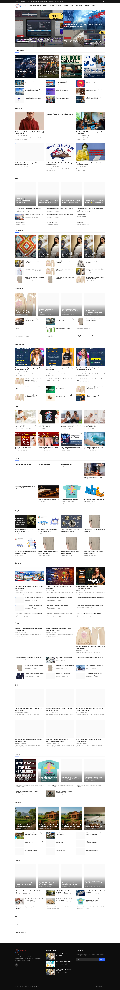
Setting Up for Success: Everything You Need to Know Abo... (89, 709)
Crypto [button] (52, 5)
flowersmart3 (27, 600)
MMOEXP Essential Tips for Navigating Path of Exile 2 (59, 378)
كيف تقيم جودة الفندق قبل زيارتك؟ (23, 464)
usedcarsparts (19, 336)
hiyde (16, 466)
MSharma (18, 886)
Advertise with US (59, 1)
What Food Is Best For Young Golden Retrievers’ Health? (64, 899)
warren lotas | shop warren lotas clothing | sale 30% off (46, 425)
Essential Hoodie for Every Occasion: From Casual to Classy (64, 792)
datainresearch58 (50, 600)
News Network (34, 1)
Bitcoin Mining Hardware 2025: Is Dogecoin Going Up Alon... (24, 530)
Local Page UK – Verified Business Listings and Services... (29, 587)
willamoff (17, 743)
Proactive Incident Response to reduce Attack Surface (89, 740)
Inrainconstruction (90, 835)
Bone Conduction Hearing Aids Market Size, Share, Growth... (89, 786)
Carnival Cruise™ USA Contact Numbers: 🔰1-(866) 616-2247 (94, 201)
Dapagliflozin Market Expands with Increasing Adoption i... (30, 785)
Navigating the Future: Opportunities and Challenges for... (29, 657)
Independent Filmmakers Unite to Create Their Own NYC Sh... (63, 89)
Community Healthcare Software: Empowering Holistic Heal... (57, 740)
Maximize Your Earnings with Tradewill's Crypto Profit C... (28, 629)
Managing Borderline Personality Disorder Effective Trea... (92, 425)
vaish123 (57, 835)
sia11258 (86, 780)
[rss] (16, 965)
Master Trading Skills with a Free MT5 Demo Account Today (58, 629)
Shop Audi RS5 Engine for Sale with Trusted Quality (28, 335)
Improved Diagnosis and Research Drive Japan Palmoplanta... (27, 792)
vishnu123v (41, 886)
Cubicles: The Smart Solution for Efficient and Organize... (25, 883)
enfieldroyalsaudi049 (19, 428)
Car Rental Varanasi (81, 214)
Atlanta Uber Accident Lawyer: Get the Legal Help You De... (25, 487)
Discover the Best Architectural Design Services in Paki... (65, 841)
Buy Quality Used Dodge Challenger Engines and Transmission (58, 335)
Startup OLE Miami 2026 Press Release (95, 81)
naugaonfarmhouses (29, 835)
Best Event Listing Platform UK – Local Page (34, 81)
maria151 (88, 668)
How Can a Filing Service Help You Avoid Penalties (64, 658)
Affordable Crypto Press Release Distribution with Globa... (23, 73)
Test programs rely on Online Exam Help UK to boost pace (89, 163)
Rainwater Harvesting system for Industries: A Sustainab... (94, 833)
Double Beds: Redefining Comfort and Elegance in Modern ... (64, 849)
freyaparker (17, 135)
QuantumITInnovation (89, 886)
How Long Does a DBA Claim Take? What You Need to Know (93, 478)
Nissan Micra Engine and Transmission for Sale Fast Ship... (70, 310)
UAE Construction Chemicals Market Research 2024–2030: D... (94, 849)
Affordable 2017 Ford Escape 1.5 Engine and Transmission (93, 311)
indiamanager (48, 118)
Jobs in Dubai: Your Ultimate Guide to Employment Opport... (94, 500)
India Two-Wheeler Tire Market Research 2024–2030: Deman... (63, 327)
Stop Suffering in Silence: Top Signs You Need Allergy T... (93, 448)
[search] (103, 5)
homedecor (18, 256)
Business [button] (58, 5)
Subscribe (101, 959)
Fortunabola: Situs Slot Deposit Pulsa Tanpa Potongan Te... (27, 163)
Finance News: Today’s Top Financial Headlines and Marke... (28, 327)
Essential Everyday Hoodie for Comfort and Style (34, 674)
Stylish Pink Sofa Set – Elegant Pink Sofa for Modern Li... (48, 883)
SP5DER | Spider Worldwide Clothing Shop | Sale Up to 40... (95, 278)
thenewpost (86, 450)
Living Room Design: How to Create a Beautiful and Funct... (94, 825)
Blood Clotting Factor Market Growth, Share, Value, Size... (90, 605)
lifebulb (62, 428)
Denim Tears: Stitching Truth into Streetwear (94, 261)
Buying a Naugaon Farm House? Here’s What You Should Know (48, 825)
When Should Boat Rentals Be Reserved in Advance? (95, 891)
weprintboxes (28, 217)
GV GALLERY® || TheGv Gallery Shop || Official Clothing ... (34, 606)
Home (30, 5)
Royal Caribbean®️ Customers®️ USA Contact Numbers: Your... (60, 209)
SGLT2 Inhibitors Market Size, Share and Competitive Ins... (70, 448)
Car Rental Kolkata (20, 222)
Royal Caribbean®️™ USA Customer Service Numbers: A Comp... (60, 215)
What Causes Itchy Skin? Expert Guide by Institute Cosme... (48, 448)
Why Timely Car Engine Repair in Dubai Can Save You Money (34, 319)
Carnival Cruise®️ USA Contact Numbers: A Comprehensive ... (48, 201)
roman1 (77, 712)
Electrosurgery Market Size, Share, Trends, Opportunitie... (60, 785)
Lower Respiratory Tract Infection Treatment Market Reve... (91, 597)
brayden (16, 489)
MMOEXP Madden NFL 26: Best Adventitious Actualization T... (91, 379)
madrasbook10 (79, 371)
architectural (58, 844)
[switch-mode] (104, 1)
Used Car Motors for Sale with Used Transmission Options (91, 327)
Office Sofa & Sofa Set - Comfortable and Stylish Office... (60, 906)
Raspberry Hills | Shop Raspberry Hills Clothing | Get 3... (65, 269)
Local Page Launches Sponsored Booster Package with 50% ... (63, 81)
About (28, 1)
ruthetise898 (27, 321)
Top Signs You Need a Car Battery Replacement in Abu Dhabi (89, 335)
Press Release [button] (37, 5)
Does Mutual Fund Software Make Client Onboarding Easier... (94, 674)
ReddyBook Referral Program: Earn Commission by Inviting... (87, 587)
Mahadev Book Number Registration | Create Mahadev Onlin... (88, 368)
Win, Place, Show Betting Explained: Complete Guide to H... (48, 73)
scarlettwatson (49, 166)
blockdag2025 (17, 533)
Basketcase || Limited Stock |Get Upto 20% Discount (64, 261)
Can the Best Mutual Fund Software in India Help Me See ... (90, 657)
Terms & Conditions (99, 986)
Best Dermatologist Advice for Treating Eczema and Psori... (25, 425)
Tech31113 (48, 712)
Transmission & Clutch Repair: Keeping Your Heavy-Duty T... (65, 319)
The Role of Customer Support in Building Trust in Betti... (59, 368)
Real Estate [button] (79, 5)
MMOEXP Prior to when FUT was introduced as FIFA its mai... (29, 387)
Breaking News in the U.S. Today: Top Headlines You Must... (24, 777)
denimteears (88, 264)
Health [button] (45, 5)
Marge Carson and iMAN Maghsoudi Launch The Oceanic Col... (72, 42)
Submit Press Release (42, 1)
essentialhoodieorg (29, 676)
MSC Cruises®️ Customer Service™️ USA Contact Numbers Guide (24, 200)
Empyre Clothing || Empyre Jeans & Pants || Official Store (94, 387)
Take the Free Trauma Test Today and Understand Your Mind (71, 425)
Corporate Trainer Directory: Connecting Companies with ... (59, 115)
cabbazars (79, 216)
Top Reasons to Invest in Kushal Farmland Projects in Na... (93, 841)
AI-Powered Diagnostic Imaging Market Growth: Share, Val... (60, 614)
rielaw (85, 480)
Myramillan (49, 380)
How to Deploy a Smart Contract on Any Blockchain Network (25, 552)
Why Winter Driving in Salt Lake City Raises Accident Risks (94, 666)
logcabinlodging (89, 893)
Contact (16, 1)
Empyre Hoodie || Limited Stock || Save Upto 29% (48, 254)
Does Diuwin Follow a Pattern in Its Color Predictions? (64, 387)
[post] (39, 28)
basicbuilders (64, 886)
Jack (56, 321)
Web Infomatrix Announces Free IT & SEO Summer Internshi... (93, 73)
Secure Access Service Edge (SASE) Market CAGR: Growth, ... (89, 614)
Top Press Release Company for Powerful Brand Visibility (93, 97)
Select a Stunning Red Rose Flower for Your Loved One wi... (34, 598)
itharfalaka (79, 338)
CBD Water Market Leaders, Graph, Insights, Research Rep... (59, 598)
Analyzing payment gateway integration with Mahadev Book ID (28, 368)
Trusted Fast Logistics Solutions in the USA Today (34, 215)
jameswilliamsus (59, 330)
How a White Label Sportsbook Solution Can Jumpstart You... (59, 709)
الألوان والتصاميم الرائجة (66, 464)
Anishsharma (58, 389)
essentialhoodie (59, 794)
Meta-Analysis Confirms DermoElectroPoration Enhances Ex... (34, 97)
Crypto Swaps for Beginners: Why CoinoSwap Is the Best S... (70, 530)
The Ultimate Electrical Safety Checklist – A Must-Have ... (34, 899)
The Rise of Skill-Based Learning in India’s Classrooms (90, 133)
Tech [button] (72, 5)
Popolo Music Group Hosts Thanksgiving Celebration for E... (63, 97)
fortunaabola (17, 166)
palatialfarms (18, 828)
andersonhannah (19, 909)
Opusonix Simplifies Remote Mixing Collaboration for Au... (94, 42)
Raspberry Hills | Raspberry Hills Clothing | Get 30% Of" (25, 311)
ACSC (39, 428)
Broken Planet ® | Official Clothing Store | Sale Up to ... (34, 278)
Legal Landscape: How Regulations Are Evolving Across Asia (95, 395)
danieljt (39, 533)
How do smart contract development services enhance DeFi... (47, 530)
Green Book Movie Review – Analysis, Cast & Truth (70, 73)
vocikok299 (63, 450)
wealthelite (79, 659)
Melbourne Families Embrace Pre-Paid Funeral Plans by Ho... (95, 89)
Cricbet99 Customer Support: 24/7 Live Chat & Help (59, 587)
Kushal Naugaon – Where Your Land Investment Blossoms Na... (25, 825)
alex (18, 43)
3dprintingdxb (18, 712)
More (93, 5)
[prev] (17, 28)
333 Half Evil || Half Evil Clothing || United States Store (64, 395)
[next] (60, 28)
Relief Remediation (59, 893)
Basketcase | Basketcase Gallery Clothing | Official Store (29, 133)
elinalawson (27, 901)
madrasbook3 (17, 371)
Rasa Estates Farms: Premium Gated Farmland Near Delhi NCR (33, 849)
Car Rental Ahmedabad (52, 222)
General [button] (87, 5)
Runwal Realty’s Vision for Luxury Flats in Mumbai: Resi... (65, 833)
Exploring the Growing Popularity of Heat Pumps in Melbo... (28, 907)
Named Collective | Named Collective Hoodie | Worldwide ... (48, 552)
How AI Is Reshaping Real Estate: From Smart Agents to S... (94, 882)
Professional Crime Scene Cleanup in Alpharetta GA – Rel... (64, 891)
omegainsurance (19, 659)
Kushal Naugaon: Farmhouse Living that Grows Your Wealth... (33, 833)
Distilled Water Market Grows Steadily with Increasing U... (93, 778)
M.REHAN (41, 256)
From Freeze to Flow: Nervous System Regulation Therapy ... (29, 891)
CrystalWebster (19, 893)
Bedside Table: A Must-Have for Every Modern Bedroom (34, 841)
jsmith (77, 166)
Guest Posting (51, 1)
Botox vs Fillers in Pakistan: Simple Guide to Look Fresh (24, 448)
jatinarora (27, 852)
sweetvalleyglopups (59, 901)
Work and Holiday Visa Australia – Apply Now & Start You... (59, 163)
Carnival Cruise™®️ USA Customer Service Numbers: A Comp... (90, 209)
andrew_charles (19, 204)
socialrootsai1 (48, 743)
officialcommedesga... (29, 270)
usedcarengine (42, 314)
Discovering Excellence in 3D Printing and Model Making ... (29, 709)
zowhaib (39, 503)
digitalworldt (49, 786)
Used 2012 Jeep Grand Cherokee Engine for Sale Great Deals (48, 310)
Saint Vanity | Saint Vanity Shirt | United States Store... (34, 666)
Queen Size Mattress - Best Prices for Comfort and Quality (91, 906)
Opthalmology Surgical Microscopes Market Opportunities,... (57, 606)
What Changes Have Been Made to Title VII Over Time (48, 500)
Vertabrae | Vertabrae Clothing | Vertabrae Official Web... (69, 500)
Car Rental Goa (80, 222)
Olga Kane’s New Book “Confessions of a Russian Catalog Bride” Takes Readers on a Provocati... (83, 25)
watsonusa (58, 676)
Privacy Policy (22, 1)
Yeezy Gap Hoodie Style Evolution (33, 269)
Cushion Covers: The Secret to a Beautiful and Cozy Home (25, 254)
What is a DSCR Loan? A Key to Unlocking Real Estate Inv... (63, 674)
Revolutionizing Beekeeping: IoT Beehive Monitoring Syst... (28, 740)
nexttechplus (18, 780)
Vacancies (86, 503)
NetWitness (78, 743)
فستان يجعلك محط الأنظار (44, 464)
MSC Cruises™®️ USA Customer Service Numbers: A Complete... (28, 209)
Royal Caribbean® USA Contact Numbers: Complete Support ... (71, 201)
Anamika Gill (78, 135)
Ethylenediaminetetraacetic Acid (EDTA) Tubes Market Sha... (29, 614)
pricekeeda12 (18, 330)
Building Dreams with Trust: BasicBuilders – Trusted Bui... (70, 883)
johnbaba (63, 533)
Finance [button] (66, 5)
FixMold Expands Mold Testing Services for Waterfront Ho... (32, 89)
